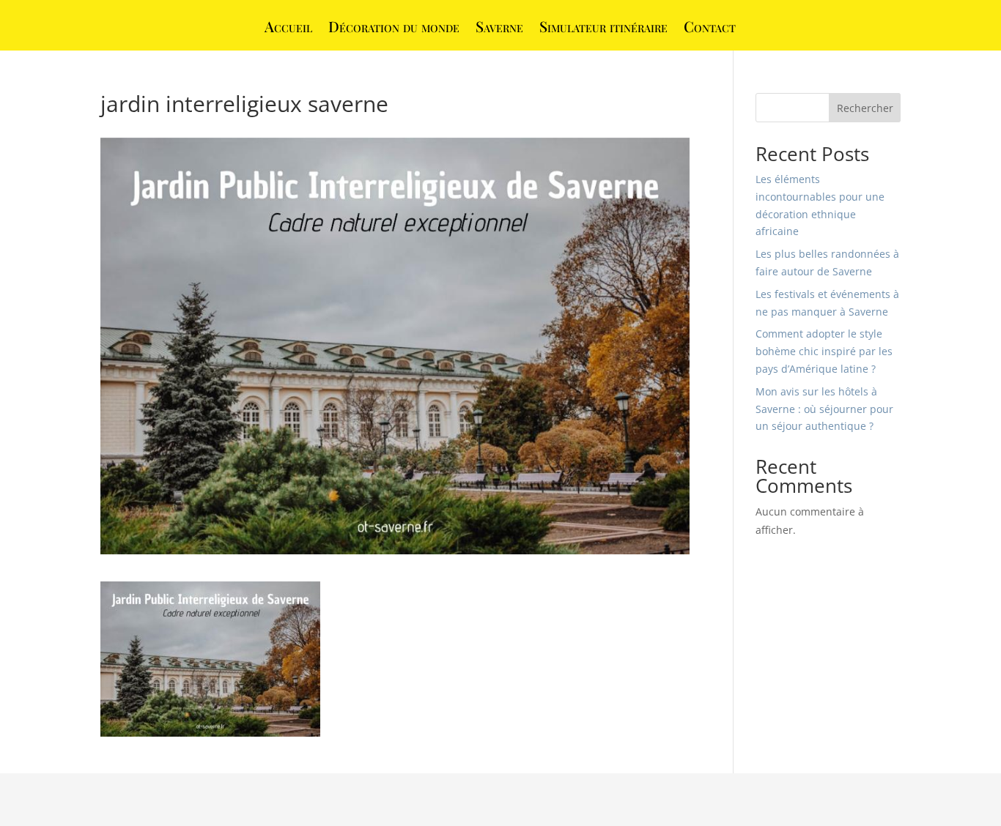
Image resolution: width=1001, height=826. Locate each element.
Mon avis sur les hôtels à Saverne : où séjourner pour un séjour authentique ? (824, 409)
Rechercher (865, 108)
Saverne (499, 28)
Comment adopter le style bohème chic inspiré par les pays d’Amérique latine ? (824, 351)
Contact (710, 28)
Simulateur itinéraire (603, 28)
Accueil (288, 28)
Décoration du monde (393, 28)
